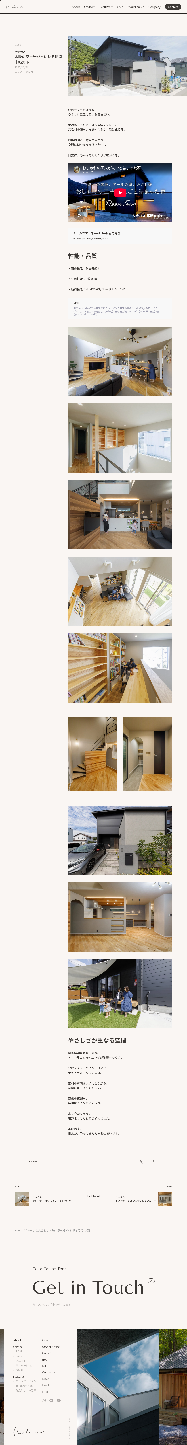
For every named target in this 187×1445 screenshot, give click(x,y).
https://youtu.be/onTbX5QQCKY (90, 238)
